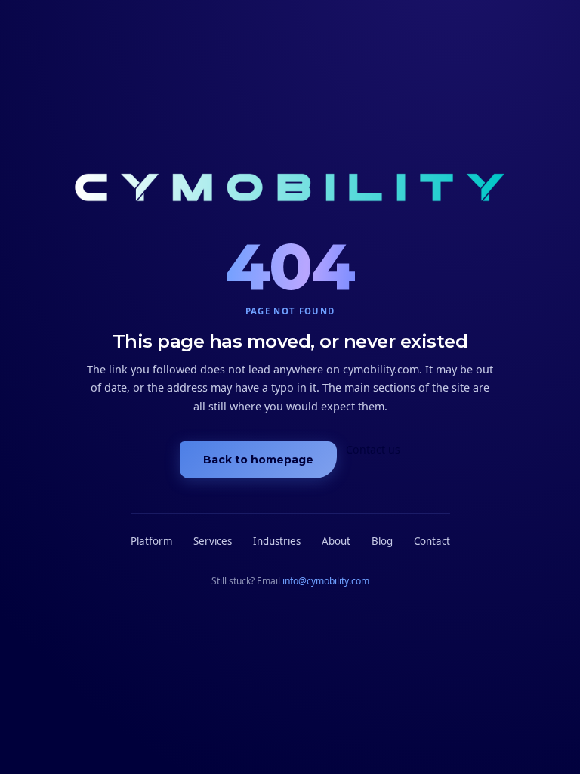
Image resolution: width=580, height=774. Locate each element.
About (336, 541)
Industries (277, 541)
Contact (432, 541)
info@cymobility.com (325, 580)
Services (212, 541)
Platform (151, 541)
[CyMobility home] (290, 190)
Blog (382, 541)
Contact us (373, 449)
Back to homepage (258, 459)
